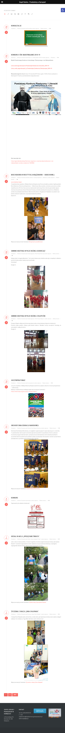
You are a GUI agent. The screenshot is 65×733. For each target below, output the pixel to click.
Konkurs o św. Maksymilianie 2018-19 (25, 55)
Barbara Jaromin (44, 28)
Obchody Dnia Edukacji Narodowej (25, 425)
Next (15, 694)
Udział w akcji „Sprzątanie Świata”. (25, 536)
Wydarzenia (13, 57)
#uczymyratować (18, 380)
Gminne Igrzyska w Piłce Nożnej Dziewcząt (28, 251)
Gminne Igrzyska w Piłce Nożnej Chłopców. (28, 316)
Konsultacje (16, 26)
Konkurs (14, 498)
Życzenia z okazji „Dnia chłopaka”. (34, 682)
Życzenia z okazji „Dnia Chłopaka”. (25, 611)
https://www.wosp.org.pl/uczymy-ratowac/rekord (23, 391)
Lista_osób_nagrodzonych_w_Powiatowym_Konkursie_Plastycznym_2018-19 (31, 68)
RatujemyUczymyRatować (36, 241)
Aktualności (13, 28)
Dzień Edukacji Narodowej (33, 488)
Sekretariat (53, 57)
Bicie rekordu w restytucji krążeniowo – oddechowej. (33, 175)
